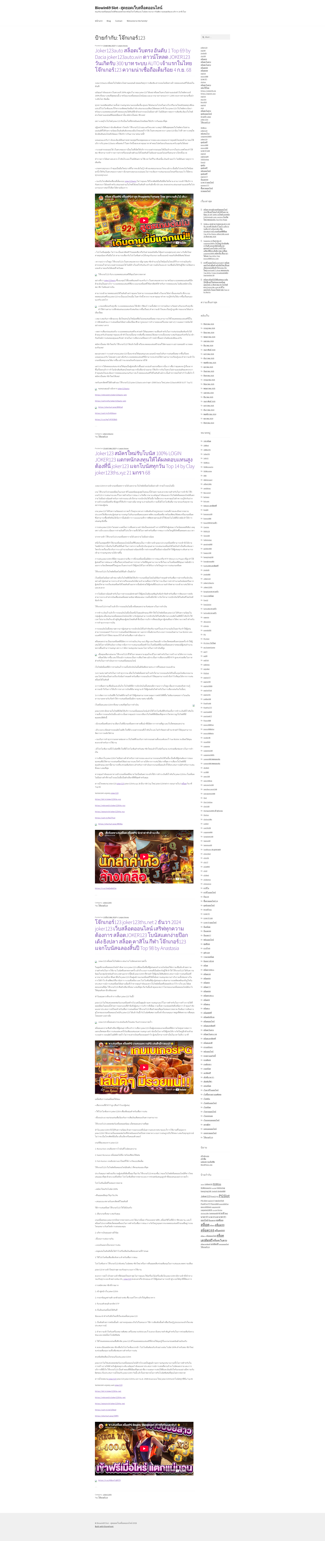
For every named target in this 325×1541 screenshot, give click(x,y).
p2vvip (206, 626)
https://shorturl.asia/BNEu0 (110, 407)
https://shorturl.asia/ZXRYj (106, 1416)
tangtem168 (208, 836)
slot (202, 108)
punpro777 (205, 185)
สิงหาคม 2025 (209, 375)
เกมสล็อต (207, 1069)
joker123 (120, 783)
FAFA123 (207, 531)
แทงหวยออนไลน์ (210, 1133)
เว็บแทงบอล (208, 1116)
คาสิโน (206, 888)
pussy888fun (209, 725)
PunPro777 (208, 707)
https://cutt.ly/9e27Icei (105, 817)
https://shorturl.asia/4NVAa (110, 824)
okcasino (207, 622)
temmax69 (208, 845)
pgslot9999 (208, 686)
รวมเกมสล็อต (209, 957)
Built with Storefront (104, 1526)
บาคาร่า (204, 79)
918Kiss (206, 462)
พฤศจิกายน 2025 (210, 362)
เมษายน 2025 (209, 393)
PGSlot (206, 673)
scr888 (206, 772)
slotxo (203, 82)
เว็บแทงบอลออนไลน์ (211, 1120)
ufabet (206, 875)
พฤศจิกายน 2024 (210, 414)
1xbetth (207, 454)
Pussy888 (207, 720)
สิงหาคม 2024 (209, 423)
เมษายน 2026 (209, 341)
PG (205, 634)
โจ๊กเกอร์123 (103, 436)
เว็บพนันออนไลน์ (210, 1103)
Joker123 (127, 1279)
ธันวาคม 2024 (209, 410)
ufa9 (205, 871)
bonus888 (207, 518)
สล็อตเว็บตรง (206, 62)
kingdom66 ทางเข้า (211, 591)
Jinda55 (214, 1191)
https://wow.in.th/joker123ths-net (110, 1403)
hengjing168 (208, 557)
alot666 (214, 1188)
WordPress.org (206, 1165)
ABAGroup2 (208, 480)
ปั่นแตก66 (204, 180)
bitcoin (206, 501)
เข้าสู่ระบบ (205, 1156)
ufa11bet (207, 854)
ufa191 (206, 858)
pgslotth (207, 695)
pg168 (203, 50)
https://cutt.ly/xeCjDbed (105, 1409)
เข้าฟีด (203, 1159)
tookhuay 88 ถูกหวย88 (212, 849)
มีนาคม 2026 (208, 345)
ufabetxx (207, 880)
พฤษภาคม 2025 (209, 388)
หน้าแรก (99, 21)
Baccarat (207, 493)
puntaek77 (208, 716)
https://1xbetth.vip (208, 91)
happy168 (207, 553)
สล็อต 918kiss (209, 970)
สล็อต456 (207, 978)
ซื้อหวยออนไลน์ (207, 188)
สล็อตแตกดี (208, 1043)
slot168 (206, 806)
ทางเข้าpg (208, 909)
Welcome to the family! (137, 21)
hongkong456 (209, 561)
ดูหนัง (203, 165)
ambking (207, 488)
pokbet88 (207, 699)
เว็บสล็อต (207, 1107)
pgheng (206, 665)
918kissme (208, 471)
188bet (206, 445)
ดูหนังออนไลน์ (206, 114)
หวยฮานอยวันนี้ (210, 1056)
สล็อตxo (207, 1008)
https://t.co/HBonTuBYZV (109, 1480)
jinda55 (204, 53)
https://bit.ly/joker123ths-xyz (108, 799)
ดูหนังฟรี (204, 142)
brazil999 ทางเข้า (210, 523)
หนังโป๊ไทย (205, 88)
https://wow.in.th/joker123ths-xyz (110, 811)
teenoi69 (207, 841)
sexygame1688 (209, 793)
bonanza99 (208, 514)
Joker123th (107, 903)
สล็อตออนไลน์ (209, 1021)
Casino (206, 527)
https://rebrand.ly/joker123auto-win (111, 395)
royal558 (207, 742)
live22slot (207, 604)
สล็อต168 (207, 974)
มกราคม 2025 (209, 405)
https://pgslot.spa (208, 94)
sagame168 (208, 751)
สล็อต (184, 783)
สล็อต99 (207, 1000)
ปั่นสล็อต (207, 927)
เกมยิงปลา (208, 1064)
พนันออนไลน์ (209, 940)
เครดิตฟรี (207, 1073)
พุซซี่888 (207, 944)
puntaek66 (208, 712)
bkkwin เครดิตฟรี (210, 506)
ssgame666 (208, 832)
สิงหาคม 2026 (209, 324)
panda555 (207, 630)
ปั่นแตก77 (207, 935)
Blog (109, 21)
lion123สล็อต (209, 596)
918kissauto (208, 467)
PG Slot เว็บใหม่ (210, 643)
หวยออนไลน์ (205, 191)
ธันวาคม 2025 (209, 358)
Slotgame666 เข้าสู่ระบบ (213, 811)
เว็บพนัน (207, 1099)
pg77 (205, 652)
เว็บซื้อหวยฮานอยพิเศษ (212, 1094)
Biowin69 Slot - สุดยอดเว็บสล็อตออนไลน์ (128, 7)
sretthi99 (207, 828)
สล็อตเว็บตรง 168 (210, 1034)
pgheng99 (204, 157)
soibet (206, 824)
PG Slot (206, 639)
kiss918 (204, 102)
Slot (205, 798)
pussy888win (209, 733)
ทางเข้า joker (206, 117)
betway (206, 497)
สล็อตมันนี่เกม (209, 1017)
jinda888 (207, 574)
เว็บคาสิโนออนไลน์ (211, 1090)
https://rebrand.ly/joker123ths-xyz (110, 805)
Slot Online (208, 802)
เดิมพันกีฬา (208, 1081)
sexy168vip (208, 781)
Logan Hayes (123, 45)
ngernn (206, 617)
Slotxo (206, 815)
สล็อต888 (204, 68)
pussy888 (204, 76)
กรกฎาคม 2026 (209, 328)
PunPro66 (207, 703)
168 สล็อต (207, 441)
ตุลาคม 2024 (208, 418)
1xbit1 (206, 458)
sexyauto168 (209, 785)
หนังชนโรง (205, 134)
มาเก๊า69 (207, 948)
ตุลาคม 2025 (208, 367)
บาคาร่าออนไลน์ (207, 182)
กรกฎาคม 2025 (209, 380)
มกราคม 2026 (209, 354)
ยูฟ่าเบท (207, 953)
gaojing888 (208, 544)
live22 (203, 162)
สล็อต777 (207, 987)
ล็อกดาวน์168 (209, 961)
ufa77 (206, 862)
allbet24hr (208, 484)
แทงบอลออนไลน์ (210, 1129)
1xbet (202, 1184)
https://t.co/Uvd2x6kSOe (105, 888)
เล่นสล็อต (207, 1086)
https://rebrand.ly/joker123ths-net (110, 1397)
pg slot (203, 99)
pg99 (205, 656)
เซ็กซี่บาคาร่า (209, 1077)
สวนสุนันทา (208, 1047)
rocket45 (207, 738)
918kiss (204, 128)
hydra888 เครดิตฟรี (211, 566)
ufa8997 (207, 867)
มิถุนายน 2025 (209, 384)
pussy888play (209, 729)
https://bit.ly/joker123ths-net (108, 1391)
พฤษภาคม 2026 (209, 337)
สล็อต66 (204, 59)
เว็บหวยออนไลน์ (210, 1112)
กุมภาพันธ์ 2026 (209, 350)
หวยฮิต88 (207, 1060)
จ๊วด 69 (206, 897)
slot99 (203, 56)
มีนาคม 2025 (208, 397)
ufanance (207, 884)
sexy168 (207, 776)
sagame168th (206, 136)
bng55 (206, 510)
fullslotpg (205, 159)
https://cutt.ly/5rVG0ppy (105, 413)
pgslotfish (208, 690)
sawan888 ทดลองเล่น (212, 759)
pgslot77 (204, 177)
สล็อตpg (207, 1004)
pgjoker (207, 669)
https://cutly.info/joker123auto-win (110, 401)
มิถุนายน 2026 (209, 332)
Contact (118, 21)
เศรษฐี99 (207, 1124)
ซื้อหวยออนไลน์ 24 (211, 901)
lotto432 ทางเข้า (210, 609)
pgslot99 (207, 682)
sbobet (206, 768)
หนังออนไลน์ (206, 171)
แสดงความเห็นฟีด (208, 1162)
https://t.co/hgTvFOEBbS (106, 419)
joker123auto (130, 181)
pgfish (206, 660)
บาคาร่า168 (205, 151)
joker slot (204, 119)
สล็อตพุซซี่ (208, 1013)
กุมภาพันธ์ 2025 (209, 401)
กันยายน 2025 (209, 371)
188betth (207, 450)
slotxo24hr (208, 819)
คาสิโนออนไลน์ (210, 892)
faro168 (207, 536)
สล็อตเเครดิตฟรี (210, 1038)
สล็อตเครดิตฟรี (209, 1026)
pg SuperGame (209, 647)
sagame (207, 746)
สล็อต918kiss (209, 996)
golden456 (208, 549)
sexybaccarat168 (210, 789)
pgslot (203, 73)
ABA (205, 475)
